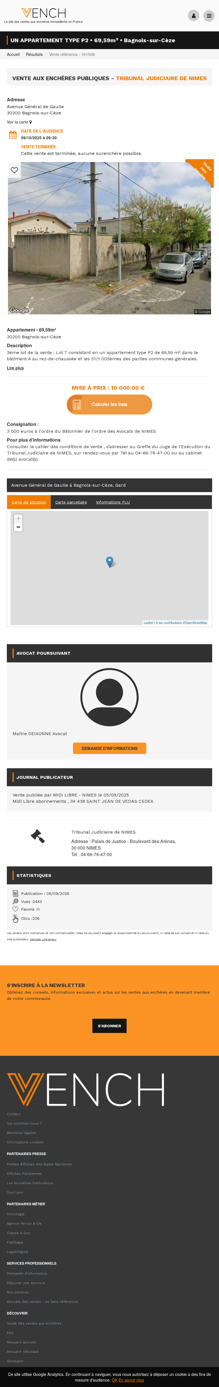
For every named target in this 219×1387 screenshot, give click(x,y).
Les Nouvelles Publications (30, 1183)
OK (114, 1380)
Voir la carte (18, 122)
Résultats (34, 54)
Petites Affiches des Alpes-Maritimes (39, 1164)
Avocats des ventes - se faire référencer (42, 1302)
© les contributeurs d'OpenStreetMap (181, 622)
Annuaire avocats (21, 1342)
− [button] (18, 527)
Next (203, 253)
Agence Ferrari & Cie (24, 1224)
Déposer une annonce (26, 1283)
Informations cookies (25, 1142)
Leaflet (148, 622)
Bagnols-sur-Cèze (41, 113)
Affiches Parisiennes (24, 1174)
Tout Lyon (15, 1192)
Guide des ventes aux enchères (34, 1323)
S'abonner (109, 1026)
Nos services (18, 1292)
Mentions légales (21, 1133)
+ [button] (18, 518)
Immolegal (16, 1214)
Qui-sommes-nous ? (24, 1123)
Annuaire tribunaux (22, 1352)
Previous (15, 253)
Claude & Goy (18, 1233)
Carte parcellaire (71, 502)
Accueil (13, 54)
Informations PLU (113, 502)
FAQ (10, 1333)
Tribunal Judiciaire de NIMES (103, 832)
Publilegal (15, 1242)
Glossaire (15, 1361)
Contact (13, 1114)
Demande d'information (27, 1273)
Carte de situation (29, 502)
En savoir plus (131, 1380)
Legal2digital (17, 1252)
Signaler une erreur (43, 939)
